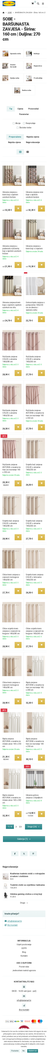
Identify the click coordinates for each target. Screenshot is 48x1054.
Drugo (22, 903)
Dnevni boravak (13, 66)
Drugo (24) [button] (32, 827)
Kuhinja (36, 53)
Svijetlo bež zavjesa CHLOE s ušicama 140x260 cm (34, 523)
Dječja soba (14, 78)
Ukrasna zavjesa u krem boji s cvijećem (34, 247)
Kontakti (24, 956)
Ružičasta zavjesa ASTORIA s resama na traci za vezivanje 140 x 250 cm (11, 468)
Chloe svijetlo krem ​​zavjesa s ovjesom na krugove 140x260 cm (34, 631)
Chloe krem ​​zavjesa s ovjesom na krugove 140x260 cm (11, 577)
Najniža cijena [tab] (32, 137)
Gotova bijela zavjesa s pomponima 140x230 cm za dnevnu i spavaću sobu (35, 306)
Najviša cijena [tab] (14, 142)
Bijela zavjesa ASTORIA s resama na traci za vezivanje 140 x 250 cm (35, 742)
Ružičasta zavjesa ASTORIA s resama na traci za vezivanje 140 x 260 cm (35, 414)
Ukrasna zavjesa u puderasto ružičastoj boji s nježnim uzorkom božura (11, 250)
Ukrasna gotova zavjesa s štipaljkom (34, 796)
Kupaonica (38, 66)
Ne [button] (24, 1051)
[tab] (20, 151)
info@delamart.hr (14, 921)
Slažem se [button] (33, 1051)
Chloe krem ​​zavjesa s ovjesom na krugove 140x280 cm (11, 685)
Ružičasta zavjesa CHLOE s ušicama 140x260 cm (33, 359)
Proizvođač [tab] (33, 109)
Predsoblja (38, 78)
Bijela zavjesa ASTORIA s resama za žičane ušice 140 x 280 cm (11, 799)
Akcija (17, 123)
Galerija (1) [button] (22, 839)
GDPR (24, 948)
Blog (24, 952)
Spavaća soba (15, 53)
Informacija (24, 941)
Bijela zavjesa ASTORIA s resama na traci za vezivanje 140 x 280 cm (35, 686)
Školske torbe (25, 127)
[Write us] (24, 1005)
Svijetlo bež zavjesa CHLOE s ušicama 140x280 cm (10, 523)
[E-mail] (24, 996)
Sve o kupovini (24, 963)
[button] (18, 209)
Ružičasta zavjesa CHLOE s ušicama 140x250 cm (9, 413)
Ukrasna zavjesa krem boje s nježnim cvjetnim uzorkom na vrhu (11, 305)
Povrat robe (24, 967)
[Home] (9, 3)
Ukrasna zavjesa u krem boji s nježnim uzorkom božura (10, 194)
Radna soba (26, 90)
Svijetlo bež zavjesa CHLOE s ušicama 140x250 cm (34, 467)
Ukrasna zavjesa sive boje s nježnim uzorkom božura (34, 194)
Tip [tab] (10, 109)
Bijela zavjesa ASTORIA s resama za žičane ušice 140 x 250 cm (11, 742)
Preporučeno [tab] (15, 137)
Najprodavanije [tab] (33, 142)
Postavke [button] (15, 1051)
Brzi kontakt (12, 925)
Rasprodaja (30, 123)
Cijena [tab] (20, 109)
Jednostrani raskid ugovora (24, 970)
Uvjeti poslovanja (24, 944)
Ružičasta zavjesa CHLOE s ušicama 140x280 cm (9, 359)
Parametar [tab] (24, 114)
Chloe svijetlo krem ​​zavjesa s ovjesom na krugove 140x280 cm (11, 631)
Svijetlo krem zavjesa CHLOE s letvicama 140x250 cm (34, 577)
